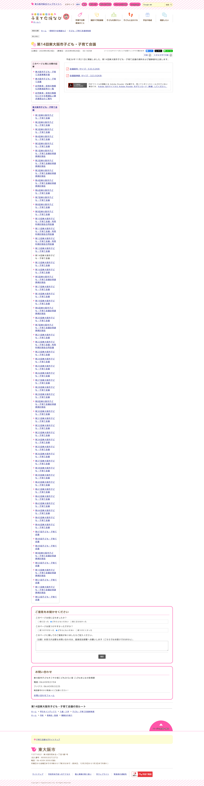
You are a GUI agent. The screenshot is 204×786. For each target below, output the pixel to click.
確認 (102, 656)
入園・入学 (64, 711)
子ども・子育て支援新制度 (80, 31)
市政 (42, 715)
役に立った (44, 621)
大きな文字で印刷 (161, 55)
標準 (78, 4)
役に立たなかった (79, 621)
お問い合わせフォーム (44, 695)
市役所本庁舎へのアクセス (59, 774)
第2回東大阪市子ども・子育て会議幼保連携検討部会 (45, 163)
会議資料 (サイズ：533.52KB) (85, 69)
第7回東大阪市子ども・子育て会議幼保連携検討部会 (45, 327)
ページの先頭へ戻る (161, 729)
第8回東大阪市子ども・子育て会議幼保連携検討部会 (45, 404)
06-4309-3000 (44, 760)
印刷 (146, 55)
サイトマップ (37, 774)
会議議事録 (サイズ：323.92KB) (86, 76)
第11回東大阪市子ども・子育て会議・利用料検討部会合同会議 (45, 231)
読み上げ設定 (105, 4)
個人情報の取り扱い (83, 774)
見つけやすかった (47, 630)
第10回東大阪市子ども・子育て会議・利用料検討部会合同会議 (45, 221)
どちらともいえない (60, 621)
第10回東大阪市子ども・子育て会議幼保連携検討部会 (45, 573)
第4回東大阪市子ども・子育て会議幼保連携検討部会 (45, 183)
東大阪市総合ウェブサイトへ (48, 4)
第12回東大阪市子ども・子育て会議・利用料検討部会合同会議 (45, 241)
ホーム (44, 31)
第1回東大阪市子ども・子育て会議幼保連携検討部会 (45, 153)
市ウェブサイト (102, 774)
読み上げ (93, 4)
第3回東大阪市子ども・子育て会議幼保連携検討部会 (45, 173)
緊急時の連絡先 (120, 774)
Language (135, 4)
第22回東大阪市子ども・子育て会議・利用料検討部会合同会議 (45, 344)
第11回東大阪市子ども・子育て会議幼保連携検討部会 (45, 590)
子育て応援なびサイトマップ (48, 739)
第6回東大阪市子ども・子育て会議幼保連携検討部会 (45, 310)
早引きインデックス (48, 711)
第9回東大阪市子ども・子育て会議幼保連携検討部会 (45, 556)
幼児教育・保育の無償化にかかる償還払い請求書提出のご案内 (45, 96)
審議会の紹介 (66, 715)
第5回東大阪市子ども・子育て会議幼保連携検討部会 (45, 279)
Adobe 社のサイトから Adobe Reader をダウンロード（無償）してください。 (132, 86)
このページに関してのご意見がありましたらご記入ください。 (65, 635)
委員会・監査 (52, 715)
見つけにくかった (85, 630)
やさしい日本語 (121, 4)
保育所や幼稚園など (57, 31)
